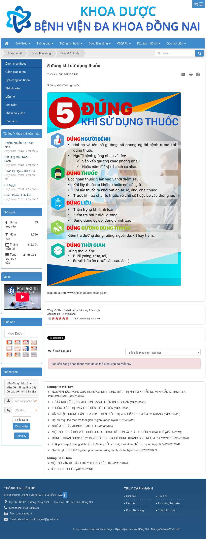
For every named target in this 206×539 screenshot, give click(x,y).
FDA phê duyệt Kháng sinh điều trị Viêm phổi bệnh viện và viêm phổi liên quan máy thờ (107, 444)
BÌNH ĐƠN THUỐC (63, 469)
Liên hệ (10, 96)
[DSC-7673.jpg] (26, 342)
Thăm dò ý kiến (15, 113)
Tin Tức (162, 496)
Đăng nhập (21, 426)
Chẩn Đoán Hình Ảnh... (19, 195)
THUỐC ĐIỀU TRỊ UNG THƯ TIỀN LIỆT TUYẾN (82, 408)
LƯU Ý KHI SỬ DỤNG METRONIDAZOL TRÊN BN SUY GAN (90, 402)
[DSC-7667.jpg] (18, 342)
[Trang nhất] (7, 43)
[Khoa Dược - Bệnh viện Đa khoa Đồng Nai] (102, 19)
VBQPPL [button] (123, 43)
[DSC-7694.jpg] (18, 354)
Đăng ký (21, 436)
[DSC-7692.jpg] (9, 354)
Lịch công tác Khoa (17, 80)
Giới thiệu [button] (21, 43)
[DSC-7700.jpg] (34, 354)
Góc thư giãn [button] (175, 43)
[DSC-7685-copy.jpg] (18, 348)
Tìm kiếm (11, 105)
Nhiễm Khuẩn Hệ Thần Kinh (19, 145)
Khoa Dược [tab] (15, 333)
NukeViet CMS (171, 529)
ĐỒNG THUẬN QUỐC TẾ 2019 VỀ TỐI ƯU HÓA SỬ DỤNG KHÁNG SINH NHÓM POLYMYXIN (112, 438)
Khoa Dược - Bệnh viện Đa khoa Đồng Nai (124, 529)
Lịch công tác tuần (169, 503)
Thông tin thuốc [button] (70, 43)
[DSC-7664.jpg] (9, 342)
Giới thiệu (131, 496)
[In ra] (191, 74)
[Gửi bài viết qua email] (183, 74)
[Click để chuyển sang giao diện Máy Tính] (201, 4)
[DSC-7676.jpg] (9, 348)
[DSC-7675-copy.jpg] (34, 342)
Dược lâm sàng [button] (99, 43)
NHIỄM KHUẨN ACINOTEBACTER (74, 426)
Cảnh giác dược (15, 72)
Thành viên (12, 88)
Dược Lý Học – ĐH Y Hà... (20, 171)
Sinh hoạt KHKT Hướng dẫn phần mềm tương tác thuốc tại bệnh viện (96, 450)
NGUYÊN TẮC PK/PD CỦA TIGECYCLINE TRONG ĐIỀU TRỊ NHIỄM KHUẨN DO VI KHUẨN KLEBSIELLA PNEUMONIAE (116, 394)
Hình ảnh (11, 121)
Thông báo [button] (44, 43)
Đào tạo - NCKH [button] (147, 43)
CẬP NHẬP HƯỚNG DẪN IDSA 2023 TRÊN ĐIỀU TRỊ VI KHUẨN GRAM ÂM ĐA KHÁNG (107, 414)
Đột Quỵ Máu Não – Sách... (17, 159)
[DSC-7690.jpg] (34, 348)
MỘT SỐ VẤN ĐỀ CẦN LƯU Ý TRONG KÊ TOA (81, 463)
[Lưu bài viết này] (198, 74)
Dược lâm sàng (135, 510)
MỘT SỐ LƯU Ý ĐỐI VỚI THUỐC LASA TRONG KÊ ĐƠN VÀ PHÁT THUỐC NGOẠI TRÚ (108, 432)
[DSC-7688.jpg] (26, 348)
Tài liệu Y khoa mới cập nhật (21, 133)
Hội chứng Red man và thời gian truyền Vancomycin (85, 420)
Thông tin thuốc (167, 510)
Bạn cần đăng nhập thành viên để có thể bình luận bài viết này (91, 364)
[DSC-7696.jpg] (26, 354)
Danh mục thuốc (15, 63)
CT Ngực (10, 185)
